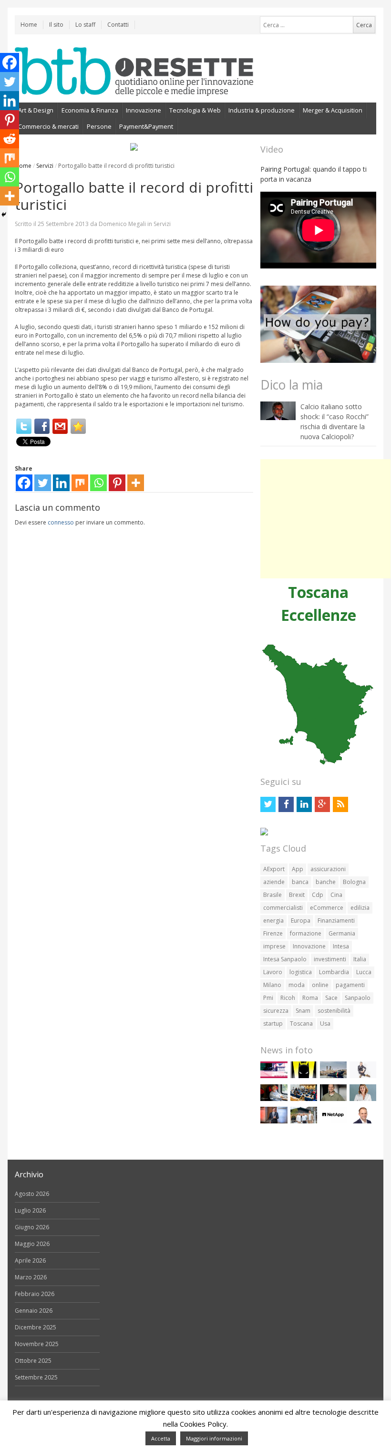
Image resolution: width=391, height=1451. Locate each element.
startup (273, 1023)
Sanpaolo (357, 998)
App (297, 869)
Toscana (301, 1023)
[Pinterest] (117, 482)
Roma (310, 998)
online (320, 985)
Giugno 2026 (32, 1227)
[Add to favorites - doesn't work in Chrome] (78, 426)
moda (296, 985)
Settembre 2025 (36, 1377)
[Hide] (4, 214)
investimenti (330, 959)
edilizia (360, 908)
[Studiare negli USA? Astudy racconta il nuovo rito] (303, 1099)
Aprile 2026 (30, 1260)
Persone (99, 126)
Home (29, 25)
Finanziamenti (336, 920)
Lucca (363, 972)
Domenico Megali (122, 224)
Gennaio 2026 (33, 1311)
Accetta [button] (160, 1438)
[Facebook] (42, 426)
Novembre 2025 (37, 1344)
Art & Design (35, 110)
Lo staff (85, 25)
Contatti (118, 25)
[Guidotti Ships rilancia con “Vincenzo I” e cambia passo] (333, 1076)
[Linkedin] (61, 482)
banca (300, 882)
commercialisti (283, 908)
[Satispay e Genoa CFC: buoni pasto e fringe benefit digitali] (363, 1099)
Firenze (273, 933)
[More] (135, 482)
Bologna (354, 882)
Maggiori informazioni (214, 1438)
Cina (336, 895)
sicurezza (275, 1011)
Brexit (297, 895)
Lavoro (272, 972)
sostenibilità (334, 1011)
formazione (305, 933)
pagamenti (350, 985)
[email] (60, 426)
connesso (61, 522)
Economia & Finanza (90, 110)
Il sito (56, 25)
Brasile (272, 895)
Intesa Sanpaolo (285, 959)
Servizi (44, 166)
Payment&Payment (146, 126)
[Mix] (80, 482)
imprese (274, 946)
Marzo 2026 (31, 1277)
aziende (274, 882)
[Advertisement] (325, 518)
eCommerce (326, 908)
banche (326, 882)
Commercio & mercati (48, 126)
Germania (342, 933)
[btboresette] (134, 88)
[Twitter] (23, 426)
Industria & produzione (261, 110)
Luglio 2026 (30, 1210)
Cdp (317, 895)
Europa (300, 920)
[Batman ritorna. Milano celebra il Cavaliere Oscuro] (303, 1076)
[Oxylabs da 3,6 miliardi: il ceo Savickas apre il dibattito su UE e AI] (333, 1099)
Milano (272, 985)
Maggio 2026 (32, 1244)
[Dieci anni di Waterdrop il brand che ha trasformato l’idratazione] (303, 1121)
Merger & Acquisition (332, 110)
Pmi (268, 998)
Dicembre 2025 (35, 1327)
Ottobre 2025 (33, 1361)
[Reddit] (9, 138)
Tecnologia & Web (195, 110)
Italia (359, 959)
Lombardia (334, 972)
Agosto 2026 (32, 1194)
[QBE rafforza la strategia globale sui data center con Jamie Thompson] (363, 1121)
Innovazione (143, 110)
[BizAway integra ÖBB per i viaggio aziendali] (273, 1099)
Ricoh (287, 998)
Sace (331, 998)
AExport (274, 869)
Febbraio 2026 (34, 1294)
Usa (325, 1023)
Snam (303, 1011)
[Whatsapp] (98, 482)
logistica (300, 972)
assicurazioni (328, 869)
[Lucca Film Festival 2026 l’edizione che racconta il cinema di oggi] (273, 1076)
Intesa (341, 946)
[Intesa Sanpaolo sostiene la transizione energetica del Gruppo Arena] (273, 1121)
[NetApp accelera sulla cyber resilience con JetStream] (333, 1121)
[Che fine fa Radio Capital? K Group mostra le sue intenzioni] (363, 1076)
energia (273, 920)
